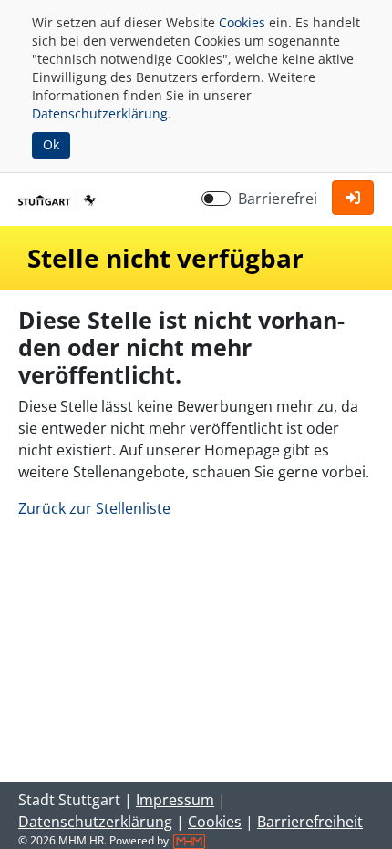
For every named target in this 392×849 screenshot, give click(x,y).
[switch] (216, 198)
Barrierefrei (277, 199)
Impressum (175, 800)
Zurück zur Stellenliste (94, 508)
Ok (51, 144)
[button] (353, 197)
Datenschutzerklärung (100, 113)
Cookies (242, 22)
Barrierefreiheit (310, 822)
